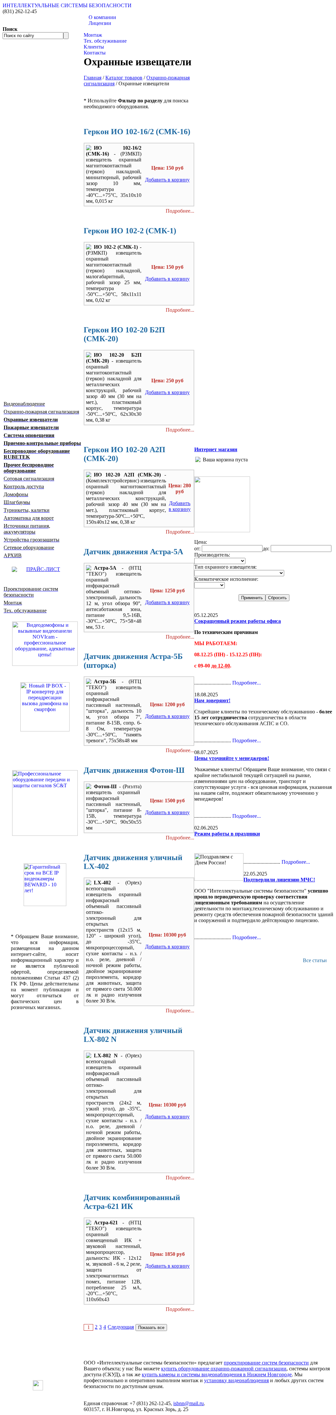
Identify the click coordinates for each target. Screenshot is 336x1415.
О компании (102, 17)
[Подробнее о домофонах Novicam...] (45, 643)
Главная (92, 77)
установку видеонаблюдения (236, 1380)
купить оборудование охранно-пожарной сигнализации (223, 1368)
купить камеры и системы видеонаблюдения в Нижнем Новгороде (217, 1374)
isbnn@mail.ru (188, 1403)
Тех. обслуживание (105, 41)
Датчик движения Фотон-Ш (134, 770)
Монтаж (93, 35)
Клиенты (94, 47)
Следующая (121, 1327)
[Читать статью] (45, 884)
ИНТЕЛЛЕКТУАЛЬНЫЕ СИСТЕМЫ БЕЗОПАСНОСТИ (67, 5)
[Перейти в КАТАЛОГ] (45, 803)
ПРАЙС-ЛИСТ (43, 569)
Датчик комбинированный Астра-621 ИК (132, 1202)
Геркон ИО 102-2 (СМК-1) (130, 230)
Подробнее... (180, 211)
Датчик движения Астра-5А (133, 551)
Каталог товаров (102, 29)
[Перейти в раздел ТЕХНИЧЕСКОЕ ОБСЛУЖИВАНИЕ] (222, 530)
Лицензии (100, 23)
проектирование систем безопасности (266, 1362)
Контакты (95, 52)
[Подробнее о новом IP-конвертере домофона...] (45, 706)
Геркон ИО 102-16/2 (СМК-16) (137, 131)
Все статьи (315, 960)
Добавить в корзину (167, 179)
